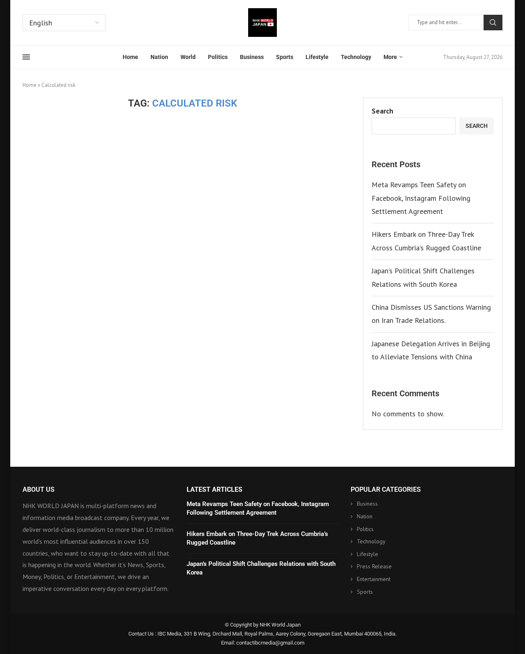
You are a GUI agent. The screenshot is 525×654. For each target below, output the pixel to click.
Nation (159, 57)
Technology (356, 57)
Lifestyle (317, 57)
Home (130, 57)
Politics (218, 57)
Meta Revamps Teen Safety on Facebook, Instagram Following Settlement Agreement (421, 198)
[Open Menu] (26, 57)
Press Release (374, 566)
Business (252, 57)
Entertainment (373, 579)
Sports (284, 57)
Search (493, 22)
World (188, 57)
